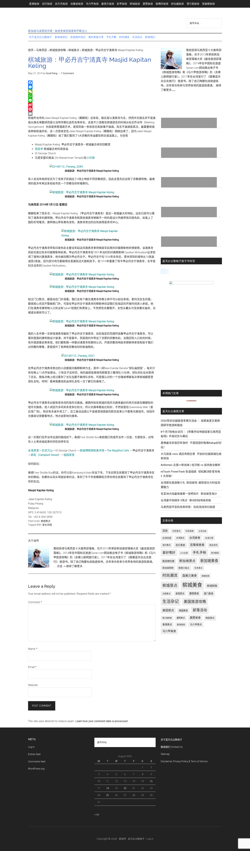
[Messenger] (92, 87)
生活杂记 (170, 601)
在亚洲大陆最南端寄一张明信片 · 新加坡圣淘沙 (189, 493)
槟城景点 (73, 50)
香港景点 (167, 624)
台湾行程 (209, 538)
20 (125, 788)
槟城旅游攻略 (57, 50)
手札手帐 (199, 553)
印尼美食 (190, 531)
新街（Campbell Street (44, 455)
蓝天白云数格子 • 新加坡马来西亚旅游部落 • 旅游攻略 (60, 22)
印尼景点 (176, 531)
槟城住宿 (205, 576)
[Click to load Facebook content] (165, 271)
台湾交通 (202, 531)
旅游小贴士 (183, 568)
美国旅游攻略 (195, 601)
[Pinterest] (92, 109)
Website (33, 685)
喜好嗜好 (168, 553)
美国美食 (183, 610)
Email (32, 667)
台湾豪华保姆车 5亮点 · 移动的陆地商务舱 (186, 500)
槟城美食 (192, 585)
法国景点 (166, 593)
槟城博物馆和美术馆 (92, 450)
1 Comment (67, 73)
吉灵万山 (47, 450)
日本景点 (198, 568)
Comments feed (36, 761)
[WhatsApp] (92, 96)
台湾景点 (180, 538)
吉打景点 (166, 545)
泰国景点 (180, 593)
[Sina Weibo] (92, 105)
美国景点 (168, 610)
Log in (31, 747)
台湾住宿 (166, 538)
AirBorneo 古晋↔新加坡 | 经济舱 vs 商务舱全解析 (190, 465)
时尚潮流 (169, 575)
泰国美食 (194, 593)
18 (107, 788)
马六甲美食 (169, 631)
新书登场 (215, 553)
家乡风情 (47, 524)
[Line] (92, 100)
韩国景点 (210, 618)
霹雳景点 (181, 618)
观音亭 (39, 149)
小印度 (91, 157)
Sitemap (165, 754)
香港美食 (181, 624)
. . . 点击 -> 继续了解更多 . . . (69, 566)
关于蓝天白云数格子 (171, 739)
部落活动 (200, 610)
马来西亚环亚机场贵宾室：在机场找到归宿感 (188, 507)
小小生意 (184, 553)
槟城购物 (212, 585)
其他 (165, 530)
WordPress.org (36, 768)
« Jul (96, 814)
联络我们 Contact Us (172, 747)
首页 (31, 50)
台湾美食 (194, 537)
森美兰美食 (189, 575)
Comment (35, 602)
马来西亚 (41, 50)
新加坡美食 (209, 561)
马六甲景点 (196, 624)
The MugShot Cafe (118, 450)
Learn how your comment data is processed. (102, 721)
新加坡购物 (167, 568)
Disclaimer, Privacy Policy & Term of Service (184, 761)
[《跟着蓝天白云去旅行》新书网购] (191, 283)
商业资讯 (213, 545)
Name (32, 648)
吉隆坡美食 (197, 545)
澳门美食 (208, 593)
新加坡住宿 (168, 561)
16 (151, 781)
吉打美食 (180, 545)
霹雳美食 (195, 617)
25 (107, 795)
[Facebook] (92, 82)
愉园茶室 (69, 455)
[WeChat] (92, 91)
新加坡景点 (187, 561)
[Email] (92, 113)
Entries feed (34, 754)
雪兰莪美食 (167, 618)
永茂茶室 (33, 450)
